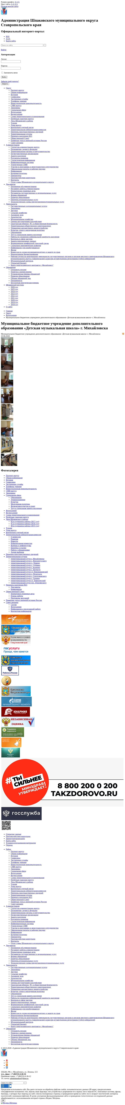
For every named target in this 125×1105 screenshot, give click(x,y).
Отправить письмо (18, 270)
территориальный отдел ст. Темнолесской (28, 581)
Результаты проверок (19, 158)
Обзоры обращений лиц (21, 278)
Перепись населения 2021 (21, 136)
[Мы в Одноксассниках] (7, 1065)
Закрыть (5, 84)
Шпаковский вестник (15, 285)
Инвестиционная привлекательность (26, 103)
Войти (3, 50)
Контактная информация (21, 611)
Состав (14, 605)
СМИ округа (16, 106)
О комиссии (16, 537)
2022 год (14, 296)
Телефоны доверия (18, 101)
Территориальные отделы (21, 134)
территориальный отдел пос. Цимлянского (28, 583)
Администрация (12, 145)
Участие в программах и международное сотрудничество (34, 167)
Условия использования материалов (21, 843)
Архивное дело (17, 215)
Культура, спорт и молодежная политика (28, 230)
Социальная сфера (18, 110)
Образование (16, 232)
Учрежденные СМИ (19, 165)
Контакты (15, 180)
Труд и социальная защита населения (26, 235)
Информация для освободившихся (25, 248)
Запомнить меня (10, 73)
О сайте (9, 307)
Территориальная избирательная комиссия (28, 130)
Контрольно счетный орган (22, 127)
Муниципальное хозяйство (22, 219)
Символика (15, 97)
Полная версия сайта (9, 6)
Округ (8, 88)
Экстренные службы (19, 99)
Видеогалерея (16, 114)
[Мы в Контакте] (7, 1068)
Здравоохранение (18, 500)
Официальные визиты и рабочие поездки (28, 169)
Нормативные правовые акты (23, 191)
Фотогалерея (16, 112)
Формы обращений (19, 195)
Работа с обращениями (20, 550)
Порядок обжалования (20, 197)
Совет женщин (17, 143)
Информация (16, 171)
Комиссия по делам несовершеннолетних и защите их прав (35, 252)
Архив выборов (17, 552)
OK (3, 1100)
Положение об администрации (23, 186)
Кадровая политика (19, 173)
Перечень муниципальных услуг (24, 200)
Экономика (15, 108)
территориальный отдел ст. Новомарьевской (29, 572)
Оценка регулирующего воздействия (26, 221)
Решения (14, 539)
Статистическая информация (23, 160)
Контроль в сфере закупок (21, 239)
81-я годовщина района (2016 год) (25, 524)
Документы (11, 184)
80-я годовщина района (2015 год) (25, 526)
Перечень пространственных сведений (27, 132)
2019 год (14, 302)
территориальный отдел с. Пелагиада (26, 574)
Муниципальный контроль (22, 261)
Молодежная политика (20, 504)
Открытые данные (13, 834)
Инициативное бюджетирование (24, 254)
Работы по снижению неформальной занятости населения (35, 237)
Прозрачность (16, 281)
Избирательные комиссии (21, 543)
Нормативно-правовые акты (22, 594)
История (14, 95)
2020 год (14, 300)
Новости (14, 541)
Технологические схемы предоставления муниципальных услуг (37, 202)
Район (8, 849)
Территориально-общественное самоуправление (31, 226)
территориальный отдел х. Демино (25, 563)
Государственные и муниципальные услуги (29, 206)
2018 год (14, 305)
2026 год (14, 287)
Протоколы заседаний (20, 598)
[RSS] (123, 334)
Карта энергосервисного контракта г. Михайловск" (32, 265)
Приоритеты (16, 176)
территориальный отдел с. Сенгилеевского (29, 576)
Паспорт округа (17, 90)
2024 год (14, 291)
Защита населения (18, 156)
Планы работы (17, 596)
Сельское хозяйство (19, 213)
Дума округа (16, 125)
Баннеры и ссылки (18, 548)
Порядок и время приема (21, 272)
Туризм (14, 123)
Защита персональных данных (23, 241)
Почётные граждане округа (22, 119)
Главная (9, 311)
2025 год (14, 289)
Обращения (11, 267)
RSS (7, 36)
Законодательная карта (15, 839)
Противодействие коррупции (23, 178)
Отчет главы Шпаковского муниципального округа (32, 182)
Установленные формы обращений (25, 274)
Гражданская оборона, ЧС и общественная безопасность (34, 224)
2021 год (14, 298)
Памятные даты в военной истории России (29, 141)
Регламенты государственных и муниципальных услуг (34, 193)
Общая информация (19, 92)
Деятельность (11, 204)
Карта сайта (11, 41)
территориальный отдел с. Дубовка (25, 565)
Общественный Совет (20, 138)
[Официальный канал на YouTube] (7, 1060)
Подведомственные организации (24, 154)
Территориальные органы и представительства (30, 151)
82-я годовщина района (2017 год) (25, 521)
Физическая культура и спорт (23, 506)
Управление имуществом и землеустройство (29, 228)
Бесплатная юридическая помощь (25, 283)
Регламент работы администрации (25, 189)
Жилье (13, 250)
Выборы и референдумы (21, 546)
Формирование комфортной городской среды (30, 243)
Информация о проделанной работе (26, 609)
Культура (14, 502)
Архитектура (16, 217)
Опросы (9, 845)
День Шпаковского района (22, 121)
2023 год (14, 294)
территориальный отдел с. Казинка (25, 567)
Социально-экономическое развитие (26, 246)
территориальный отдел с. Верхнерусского (29, 561)
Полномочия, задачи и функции (24, 149)
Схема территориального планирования (27, 116)
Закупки (14, 211)
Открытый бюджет (18, 263)
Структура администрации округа (25, 147)
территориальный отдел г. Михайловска (27, 559)
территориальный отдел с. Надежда (25, 570)
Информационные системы (22, 162)
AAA (8, 39)
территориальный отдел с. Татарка (25, 578)
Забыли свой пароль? (10, 81)
